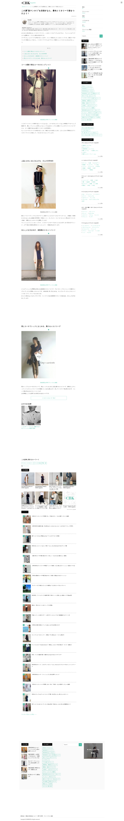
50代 (94, 185)
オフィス (84, 163)
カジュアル (91, 196)
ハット (83, 232)
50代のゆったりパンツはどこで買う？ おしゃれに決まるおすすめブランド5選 (49, 545)
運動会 (91, 169)
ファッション (26, 465)
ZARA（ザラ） (95, 150)
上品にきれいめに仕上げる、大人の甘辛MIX (35, 53)
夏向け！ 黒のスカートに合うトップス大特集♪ (42, 605)
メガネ (98, 230)
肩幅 (91, 183)
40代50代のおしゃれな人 (88, 91)
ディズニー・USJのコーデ (88, 112)
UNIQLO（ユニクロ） (87, 145)
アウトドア (91, 166)
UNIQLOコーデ (95, 93)
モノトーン (92, 211)
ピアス (89, 232)
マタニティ (84, 169)
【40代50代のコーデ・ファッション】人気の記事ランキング (45, 674)
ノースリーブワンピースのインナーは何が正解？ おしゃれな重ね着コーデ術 (95, 53)
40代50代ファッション (87, 88)
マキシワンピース (86, 227)
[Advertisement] (49, 147)
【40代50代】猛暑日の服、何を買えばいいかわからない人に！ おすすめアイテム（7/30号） (53, 526)
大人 (83, 194)
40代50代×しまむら (86, 93)
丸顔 (97, 180)
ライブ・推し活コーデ (87, 115)
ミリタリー (97, 194)
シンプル (93, 197)
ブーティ (84, 230)
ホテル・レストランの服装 (88, 107)
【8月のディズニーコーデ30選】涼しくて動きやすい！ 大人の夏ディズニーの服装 (50, 516)
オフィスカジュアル (94, 199)
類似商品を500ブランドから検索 (48, 119)
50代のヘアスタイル (86, 86)
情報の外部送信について (31, 816)
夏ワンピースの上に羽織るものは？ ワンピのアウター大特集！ (46, 536)
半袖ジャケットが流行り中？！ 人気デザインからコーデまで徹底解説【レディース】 (51, 615)
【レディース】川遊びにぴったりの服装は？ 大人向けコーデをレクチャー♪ (49, 585)
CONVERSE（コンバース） (88, 148)
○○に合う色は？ (85, 130)
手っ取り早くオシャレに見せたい (89, 132)
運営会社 (23, 816)
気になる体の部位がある (87, 127)
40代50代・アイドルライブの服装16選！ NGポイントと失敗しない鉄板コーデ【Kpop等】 (52, 595)
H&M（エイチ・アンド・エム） (89, 154)
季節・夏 (44, 463)
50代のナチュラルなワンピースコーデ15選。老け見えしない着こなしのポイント (50, 694)
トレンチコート (85, 225)
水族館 (83, 168)
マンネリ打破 (38, 463)
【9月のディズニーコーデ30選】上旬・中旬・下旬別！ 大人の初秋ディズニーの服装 (51, 684)
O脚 (83, 182)
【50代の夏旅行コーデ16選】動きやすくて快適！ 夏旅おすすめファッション (49, 575)
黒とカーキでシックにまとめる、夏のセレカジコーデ (38, 58)
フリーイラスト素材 (48, 816)
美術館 (83, 164)
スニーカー (91, 230)
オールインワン (85, 229)
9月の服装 (96, 115)
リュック (94, 229)
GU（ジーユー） (86, 147)
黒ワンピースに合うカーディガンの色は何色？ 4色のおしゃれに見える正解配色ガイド (51, 704)
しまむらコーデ (91, 95)
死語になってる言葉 (95, 117)
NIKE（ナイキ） (85, 150)
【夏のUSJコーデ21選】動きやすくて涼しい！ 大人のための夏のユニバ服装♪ (49, 555)
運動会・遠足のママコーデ (88, 103)
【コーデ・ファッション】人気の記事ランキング (33, 762)
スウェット (84, 216)
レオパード (84, 215)
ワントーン (84, 211)
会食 (90, 163)
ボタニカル (91, 213)
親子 (95, 168)
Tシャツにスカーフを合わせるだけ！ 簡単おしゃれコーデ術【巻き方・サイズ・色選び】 (52, 644)
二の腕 (96, 183)
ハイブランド (85, 98)
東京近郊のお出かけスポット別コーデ (90, 110)
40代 (89, 185)
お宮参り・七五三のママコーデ (89, 105)
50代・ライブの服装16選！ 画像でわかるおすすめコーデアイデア (46, 654)
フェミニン (89, 194)
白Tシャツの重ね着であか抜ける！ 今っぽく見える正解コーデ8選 (95, 74)
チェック (84, 213)
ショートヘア (85, 180)
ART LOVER (40, 816)
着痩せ (83, 185)
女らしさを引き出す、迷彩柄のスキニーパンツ (36, 56)
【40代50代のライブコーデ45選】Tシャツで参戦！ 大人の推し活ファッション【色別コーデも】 (53, 565)
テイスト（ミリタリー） (27, 463)
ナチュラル (84, 199)
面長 (92, 180)
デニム (91, 215)
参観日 (89, 168)
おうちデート (97, 163)
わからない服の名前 (86, 119)
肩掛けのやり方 (85, 117)
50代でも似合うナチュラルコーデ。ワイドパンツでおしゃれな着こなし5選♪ (55, 488)
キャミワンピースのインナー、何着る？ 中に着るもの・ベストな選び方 (48, 634)
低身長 (88, 182)
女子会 (98, 166)
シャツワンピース (96, 225)
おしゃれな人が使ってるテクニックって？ (91, 135)
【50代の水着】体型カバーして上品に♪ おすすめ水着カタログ (46, 625)
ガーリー (84, 196)
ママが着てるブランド (95, 98)
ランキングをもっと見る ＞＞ (29, 714)
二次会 (97, 164)
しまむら (84, 152)
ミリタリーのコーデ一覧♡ (49, 398)
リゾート (84, 166)
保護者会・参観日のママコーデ (89, 100)
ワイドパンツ (96, 227)
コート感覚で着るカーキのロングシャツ (34, 51)
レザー (91, 216)
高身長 (93, 182)
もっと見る (100, 156)
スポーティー (85, 197)
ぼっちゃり (84, 183)
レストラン (90, 164)
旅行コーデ (98, 112)
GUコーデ (84, 95)
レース (97, 215)
